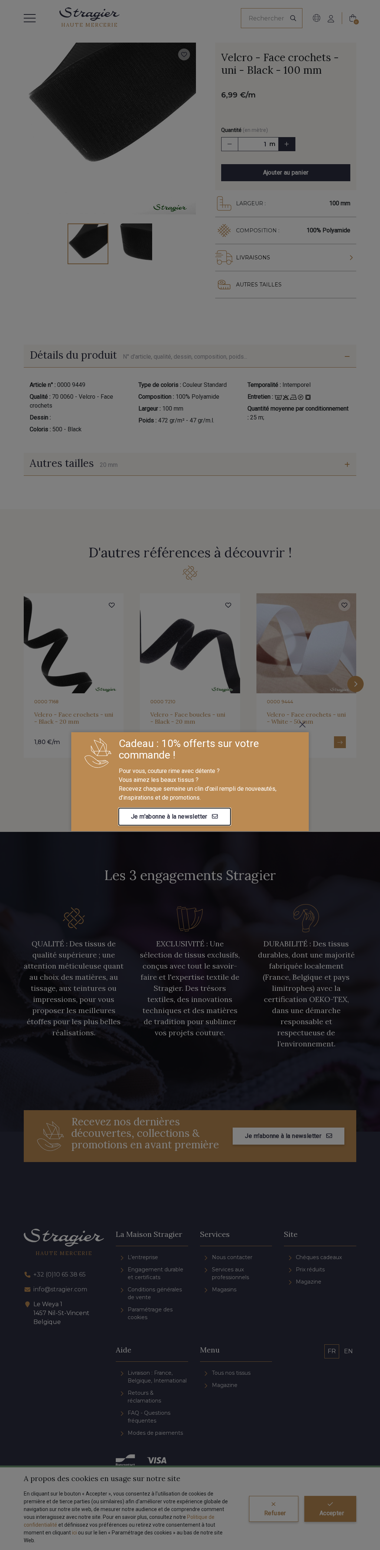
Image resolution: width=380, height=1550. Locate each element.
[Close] (302, 724)
